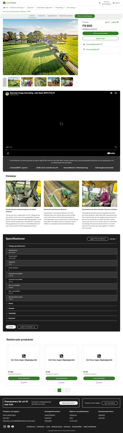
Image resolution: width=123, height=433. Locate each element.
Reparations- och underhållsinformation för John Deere (19, 421)
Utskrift (113, 22)
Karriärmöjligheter (50, 415)
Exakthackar (23, 11)
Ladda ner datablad (26, 327)
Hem (6, 7)
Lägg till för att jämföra (97, 239)
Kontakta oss (31, 426)
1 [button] (59, 390)
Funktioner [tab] (41, 16)
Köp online (6, 418)
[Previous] (4, 82)
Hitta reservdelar (91, 49)
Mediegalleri (48, 421)
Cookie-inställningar (89, 426)
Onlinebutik (101, 415)
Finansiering (59, 7)
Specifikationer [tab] (52, 16)
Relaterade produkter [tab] (66, 16)
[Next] (76, 82)
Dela (106, 22)
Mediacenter (73, 415)
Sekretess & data (57, 426)
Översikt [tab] (32, 16)
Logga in (117, 3)
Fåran (71, 418)
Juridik (48, 426)
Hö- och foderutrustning (12, 11)
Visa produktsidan (24, 378)
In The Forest (73, 421)
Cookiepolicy (41, 426)
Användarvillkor (77, 426)
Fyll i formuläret (110, 403)
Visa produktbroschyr (93, 44)
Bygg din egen (100, 38)
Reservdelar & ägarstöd (44, 7)
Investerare (48, 418)
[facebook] (8, 426)
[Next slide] (68, 390)
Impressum (67, 426)
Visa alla (112, 239)
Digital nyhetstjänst (68, 403)
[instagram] (4, 426)
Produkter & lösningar (17, 7)
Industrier (30, 7)
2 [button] (63, 390)
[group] (14, 82)
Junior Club (101, 418)
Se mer (11, 327)
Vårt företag (71, 7)
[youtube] (12, 426)
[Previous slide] (55, 390)
